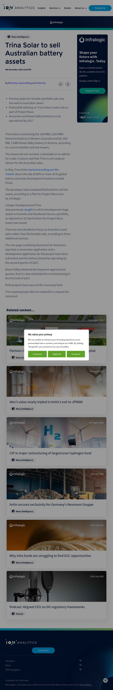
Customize (37, 354)
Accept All (76, 354)
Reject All (57, 354)
